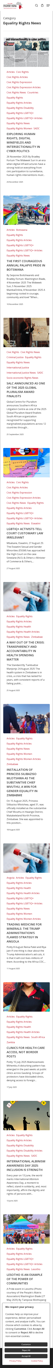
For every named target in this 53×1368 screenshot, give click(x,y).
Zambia (11, 1042)
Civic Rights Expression (19, 82)
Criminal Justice (15, 357)
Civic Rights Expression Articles (24, 87)
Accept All (26, 1356)
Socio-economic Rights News (22, 377)
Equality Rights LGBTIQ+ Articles (24, 118)
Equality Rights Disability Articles (24, 1150)
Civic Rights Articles (17, 77)
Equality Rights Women (19, 128)
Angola (10, 877)
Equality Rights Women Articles (24, 759)
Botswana (21, 229)
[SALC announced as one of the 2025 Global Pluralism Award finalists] (26, 332)
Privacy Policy (15, 1360)
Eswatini (35, 523)
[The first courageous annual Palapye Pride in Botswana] (26, 210)
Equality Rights (15, 97)
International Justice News (21, 372)
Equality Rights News (18, 123)
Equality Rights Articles (19, 102)
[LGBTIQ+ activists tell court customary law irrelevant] (26, 462)
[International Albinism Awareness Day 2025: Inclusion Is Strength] (26, 1115)
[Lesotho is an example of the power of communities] (26, 1229)
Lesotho (35, 1269)
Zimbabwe (37, 636)
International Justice (18, 367)
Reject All (26, 1350)
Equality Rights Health (19, 626)
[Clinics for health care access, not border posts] (26, 997)
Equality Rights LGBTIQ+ (20, 113)
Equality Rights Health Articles (23, 631)
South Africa (38, 1037)
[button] (48, 5)
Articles (11, 72)
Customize (26, 1344)
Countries (32, 92)
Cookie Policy (37, 1360)
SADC (37, 128)
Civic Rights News (16, 92)
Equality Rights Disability (20, 107)
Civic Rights (22, 72)
